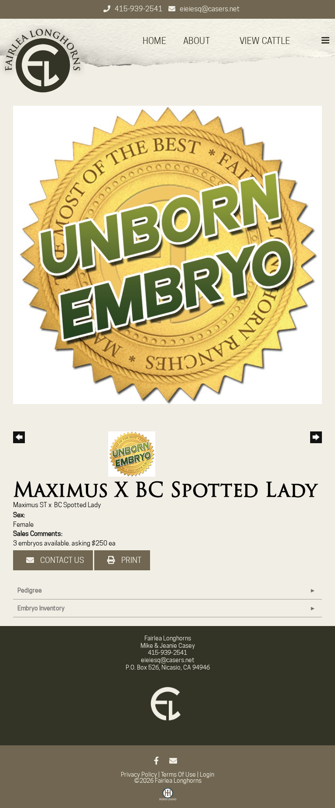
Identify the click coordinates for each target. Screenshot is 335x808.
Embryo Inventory (41, 608)
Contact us (61, 560)
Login (207, 774)
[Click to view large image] (167, 254)
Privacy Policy (139, 774)
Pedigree (29, 590)
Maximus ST (30, 505)
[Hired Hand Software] (167, 797)
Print (130, 560)
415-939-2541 (139, 9)
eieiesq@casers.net (209, 9)
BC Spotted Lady (77, 505)
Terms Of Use (178, 774)
